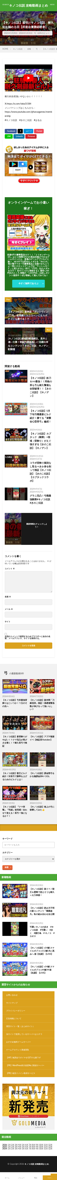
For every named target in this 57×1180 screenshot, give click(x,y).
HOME (5, 49)
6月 (26, 1145)
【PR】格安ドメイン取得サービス (20, 1073)
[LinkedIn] (19, 136)
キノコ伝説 (17, 49)
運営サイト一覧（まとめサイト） (20, 1026)
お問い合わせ (12, 995)
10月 (41, 1147)
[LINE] (9, 136)
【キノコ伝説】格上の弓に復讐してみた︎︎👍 (42, 808)
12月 (50, 1147)
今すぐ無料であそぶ (28, 283)
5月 (23, 1145)
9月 (37, 1147)
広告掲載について (13, 1018)
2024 (4, 1149)
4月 (19, 1145)
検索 (7, 867)
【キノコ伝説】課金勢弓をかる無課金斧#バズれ (42, 775)
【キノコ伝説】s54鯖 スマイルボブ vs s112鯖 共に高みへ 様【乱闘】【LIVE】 (42, 951)
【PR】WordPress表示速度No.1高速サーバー (25, 1065)
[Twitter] (20, 131)
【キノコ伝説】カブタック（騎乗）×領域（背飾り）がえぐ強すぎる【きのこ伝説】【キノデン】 (40, 441)
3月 (16, 1145)
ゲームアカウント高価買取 (17, 1050)
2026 (4, 1145)
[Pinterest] (31, 136)
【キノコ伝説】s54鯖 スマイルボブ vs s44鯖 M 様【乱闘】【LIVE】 (42, 970)
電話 (35, 1178)
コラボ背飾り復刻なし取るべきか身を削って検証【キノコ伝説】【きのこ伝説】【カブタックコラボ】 (40, 472)
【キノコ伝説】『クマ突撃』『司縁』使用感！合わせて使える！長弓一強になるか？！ (14, 811)
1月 (9, 1145)
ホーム (7, 1178)
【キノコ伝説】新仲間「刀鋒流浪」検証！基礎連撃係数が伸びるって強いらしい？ (42, 705)
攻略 (29, 49)
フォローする (36, 531)
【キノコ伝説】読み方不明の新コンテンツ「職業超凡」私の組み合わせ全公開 (42, 911)
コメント (10, 569)
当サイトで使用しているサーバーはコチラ (24, 1034)
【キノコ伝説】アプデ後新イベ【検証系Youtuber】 (42, 738)
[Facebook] (11, 131)
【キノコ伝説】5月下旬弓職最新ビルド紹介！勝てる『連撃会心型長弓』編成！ (40, 416)
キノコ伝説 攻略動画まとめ (28, 5)
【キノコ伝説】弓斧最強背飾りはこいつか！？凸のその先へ (14, 703)
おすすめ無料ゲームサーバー (18, 1042)
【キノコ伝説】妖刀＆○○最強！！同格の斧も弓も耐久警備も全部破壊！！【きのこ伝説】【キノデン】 (41, 387)
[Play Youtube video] (28, 77)
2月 (12, 1145)
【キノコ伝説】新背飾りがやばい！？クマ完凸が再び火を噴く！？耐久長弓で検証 (14, 741)
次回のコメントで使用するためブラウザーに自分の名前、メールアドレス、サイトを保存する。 (27, 637)
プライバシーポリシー (15, 1011)
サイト (7, 622)
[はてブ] (28, 131)
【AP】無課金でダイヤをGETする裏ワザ (23, 1058)
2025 (4, 1147)
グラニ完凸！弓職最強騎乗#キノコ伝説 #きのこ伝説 (41, 499)
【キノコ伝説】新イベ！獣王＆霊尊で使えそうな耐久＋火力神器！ (42, 892)
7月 (30, 1145)
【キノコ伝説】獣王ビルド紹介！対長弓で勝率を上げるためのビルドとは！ (14, 776)
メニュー (21, 1178)
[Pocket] (39, 131)
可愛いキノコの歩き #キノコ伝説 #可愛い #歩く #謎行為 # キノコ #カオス (42, 931)
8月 (33, 1145)
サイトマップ (12, 1003)
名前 (8, 597)
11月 (46, 1147)
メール (9, 609)
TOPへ (50, 1178)
